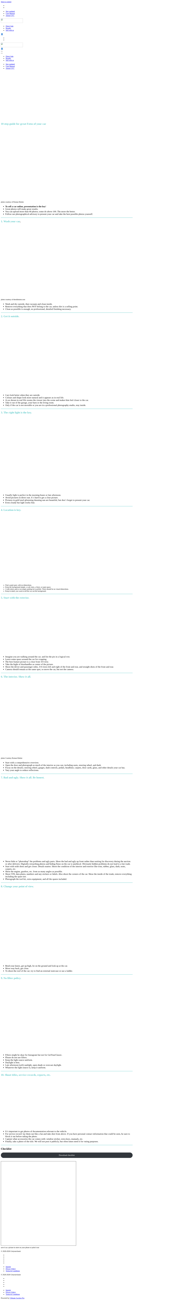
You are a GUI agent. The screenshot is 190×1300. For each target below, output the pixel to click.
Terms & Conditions (13, 1271)
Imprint (8, 1267)
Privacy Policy (11, 1269)
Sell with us (10, 30)
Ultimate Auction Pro (17, 1298)
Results (8, 28)
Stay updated (10, 11)
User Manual (10, 13)
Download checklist (67, 1155)
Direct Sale (9, 26)
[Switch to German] (6, 7)
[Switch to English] (6, 5)
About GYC (10, 15)
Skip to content (6, 2)
